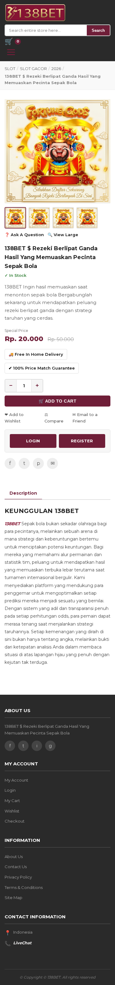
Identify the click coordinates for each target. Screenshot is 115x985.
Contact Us (16, 866)
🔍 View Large (63, 234)
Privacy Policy (18, 877)
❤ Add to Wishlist (14, 417)
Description (23, 493)
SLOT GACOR (33, 68)
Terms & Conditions (24, 887)
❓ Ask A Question (24, 234)
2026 (56, 68)
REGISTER (82, 440)
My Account (16, 780)
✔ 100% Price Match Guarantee (42, 368)
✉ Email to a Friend (85, 417)
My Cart (12, 800)
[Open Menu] (11, 52)
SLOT (10, 68)
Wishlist (12, 810)
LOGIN (33, 440)
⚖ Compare (53, 417)
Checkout (15, 821)
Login (10, 790)
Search (98, 30)
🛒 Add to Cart (58, 401)
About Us (14, 856)
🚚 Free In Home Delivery (36, 354)
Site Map (13, 897)
